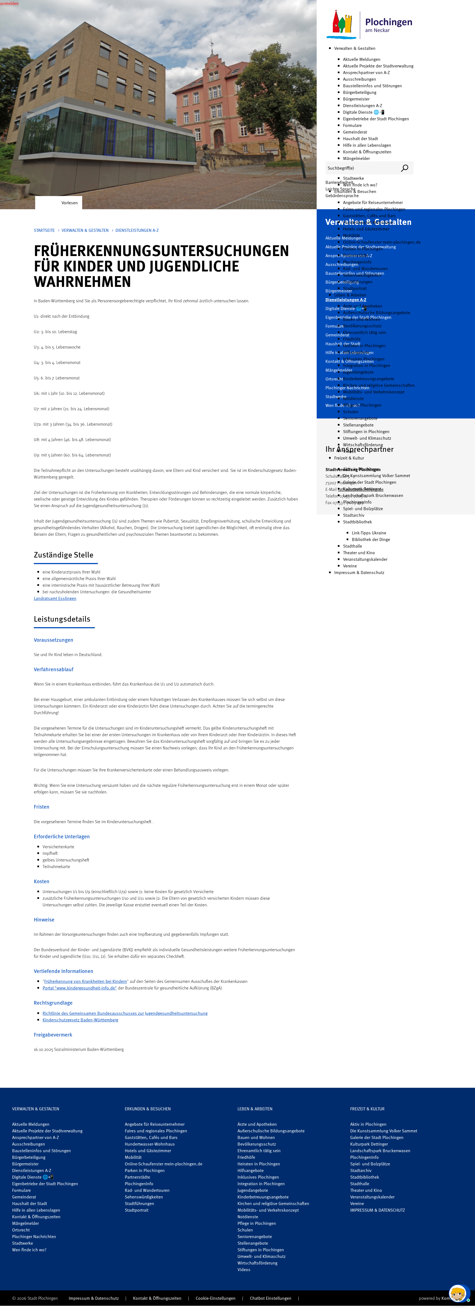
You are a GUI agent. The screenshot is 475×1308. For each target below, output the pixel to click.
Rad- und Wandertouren (365, 268)
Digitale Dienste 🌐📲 (364, 112)
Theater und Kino (359, 552)
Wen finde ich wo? (360, 184)
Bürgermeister (356, 99)
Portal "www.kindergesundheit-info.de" (80, 988)
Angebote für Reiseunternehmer (373, 202)
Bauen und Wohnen (361, 319)
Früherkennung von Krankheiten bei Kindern (85, 981)
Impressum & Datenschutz (359, 572)
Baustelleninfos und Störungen (372, 85)
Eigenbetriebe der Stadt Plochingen (376, 118)
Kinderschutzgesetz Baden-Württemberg (80, 1019)
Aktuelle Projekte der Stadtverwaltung (378, 65)
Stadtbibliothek (357, 521)
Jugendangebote (358, 372)
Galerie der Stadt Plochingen (369, 482)
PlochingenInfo (357, 262)
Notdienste (353, 398)
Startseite (44, 230)
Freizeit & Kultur (349, 458)
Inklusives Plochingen (364, 358)
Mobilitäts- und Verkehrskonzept (373, 391)
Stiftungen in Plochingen (366, 431)
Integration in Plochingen (366, 365)
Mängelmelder (356, 158)
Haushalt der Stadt (360, 138)
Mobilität (351, 235)
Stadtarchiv (353, 515)
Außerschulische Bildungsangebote (376, 312)
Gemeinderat (355, 132)
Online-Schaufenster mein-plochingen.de (382, 242)
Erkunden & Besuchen (148, 1108)
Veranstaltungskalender (365, 559)
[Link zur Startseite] (369, 25)
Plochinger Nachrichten (34, 1236)
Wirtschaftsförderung (363, 444)
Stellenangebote (358, 425)
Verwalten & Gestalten (354, 48)
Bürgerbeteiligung (359, 92)
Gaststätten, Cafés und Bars (369, 215)
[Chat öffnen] (460, 1293)
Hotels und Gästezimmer (366, 228)
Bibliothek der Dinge (371, 539)
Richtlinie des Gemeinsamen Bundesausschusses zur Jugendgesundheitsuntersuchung (125, 1013)
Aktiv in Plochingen (361, 469)
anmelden (9, 3)
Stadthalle (352, 546)
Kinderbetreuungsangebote (368, 378)
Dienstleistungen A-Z (362, 105)
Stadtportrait (355, 288)
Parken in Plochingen (363, 248)
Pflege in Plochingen (362, 405)
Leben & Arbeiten (350, 295)
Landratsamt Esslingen (55, 598)
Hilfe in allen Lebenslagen (367, 145)
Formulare (352, 125)
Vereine (350, 565)
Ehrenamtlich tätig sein (364, 332)
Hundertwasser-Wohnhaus (368, 222)
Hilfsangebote (356, 352)
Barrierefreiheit (339, 182)
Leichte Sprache (340, 189)
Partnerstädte (355, 255)
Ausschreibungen (359, 79)
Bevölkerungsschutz (362, 325)
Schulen (350, 411)
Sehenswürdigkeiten (362, 275)
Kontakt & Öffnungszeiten (367, 151)
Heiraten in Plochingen (364, 345)
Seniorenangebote (360, 418)
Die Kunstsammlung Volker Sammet (376, 475)
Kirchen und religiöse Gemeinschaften (379, 385)
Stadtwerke (353, 178)
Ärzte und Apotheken (362, 306)
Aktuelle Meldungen (361, 59)
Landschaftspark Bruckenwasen (373, 495)
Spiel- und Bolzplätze (363, 508)
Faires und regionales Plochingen (374, 209)
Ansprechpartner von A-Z (366, 72)
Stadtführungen (357, 281)
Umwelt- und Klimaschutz (367, 438)
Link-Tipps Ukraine (369, 532)
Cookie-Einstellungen (216, 1298)
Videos (349, 451)
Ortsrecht (21, 1230)
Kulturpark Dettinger (362, 488)
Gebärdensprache (342, 195)
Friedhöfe (352, 339)
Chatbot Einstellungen (270, 1298)
